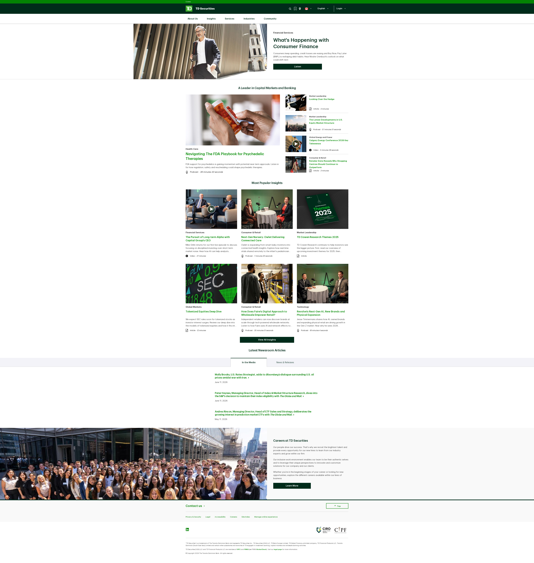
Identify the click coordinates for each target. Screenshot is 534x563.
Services (229, 19)
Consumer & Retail (317, 158)
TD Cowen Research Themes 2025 (317, 237)
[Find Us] (299, 9)
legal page (278, 549)
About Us (192, 19)
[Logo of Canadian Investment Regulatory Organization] (323, 530)
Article (316, 109)
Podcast (194, 172)
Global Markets (194, 307)
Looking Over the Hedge (321, 99)
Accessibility (220, 517)
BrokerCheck (261, 549)
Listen (297, 67)
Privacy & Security (193, 517)
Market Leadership (317, 96)
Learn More (292, 486)
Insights (211, 19)
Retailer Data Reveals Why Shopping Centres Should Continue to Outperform (328, 164)
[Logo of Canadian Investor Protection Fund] (340, 530)
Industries (249, 19)
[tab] (249, 362)
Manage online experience (266, 517)
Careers (188, 2)
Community (270, 19)
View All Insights (267, 340)
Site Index (246, 517)
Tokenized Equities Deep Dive (204, 311)
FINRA (246, 549)
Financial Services (283, 33)
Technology (303, 307)
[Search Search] (290, 9)
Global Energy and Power (320, 137)
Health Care (192, 149)
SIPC (238, 549)
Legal (208, 517)
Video (315, 150)
